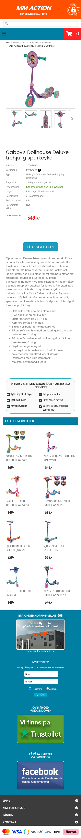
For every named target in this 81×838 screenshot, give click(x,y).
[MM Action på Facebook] (40, 775)
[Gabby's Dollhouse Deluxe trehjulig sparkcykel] (40, 79)
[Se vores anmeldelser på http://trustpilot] (40, 729)
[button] (73, 10)
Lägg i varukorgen (40, 247)
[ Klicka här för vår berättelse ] (40, 651)
